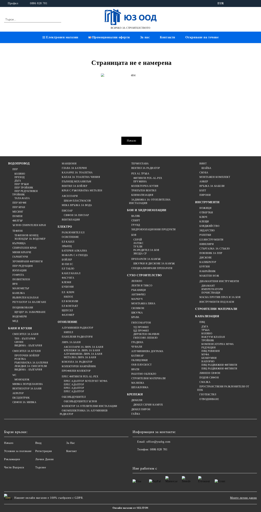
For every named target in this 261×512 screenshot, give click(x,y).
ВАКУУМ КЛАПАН (213, 337)
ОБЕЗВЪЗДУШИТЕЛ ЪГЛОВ (80, 401)
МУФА (205, 354)
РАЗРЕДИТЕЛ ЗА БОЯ (146, 250)
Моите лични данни (243, 497)
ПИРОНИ (205, 195)
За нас (145, 37)
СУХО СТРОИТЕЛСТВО (144, 275)
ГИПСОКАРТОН (141, 322)
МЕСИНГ (17, 211)
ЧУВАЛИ (136, 346)
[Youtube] (162, 457)
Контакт (71, 451)
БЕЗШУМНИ (209, 358)
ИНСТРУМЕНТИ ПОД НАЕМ (216, 301)
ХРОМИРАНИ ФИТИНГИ (27, 261)
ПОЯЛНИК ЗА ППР (210, 253)
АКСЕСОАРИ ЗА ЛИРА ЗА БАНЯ (83, 347)
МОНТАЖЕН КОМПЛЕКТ (214, 177)
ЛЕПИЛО (136, 281)
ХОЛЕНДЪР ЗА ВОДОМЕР (29, 238)
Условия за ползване (18, 451)
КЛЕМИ (66, 282)
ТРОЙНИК (207, 340)
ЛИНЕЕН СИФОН (209, 373)
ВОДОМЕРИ (19, 316)
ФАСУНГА (68, 277)
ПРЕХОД (19, 177)
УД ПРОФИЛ (141, 327)
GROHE (18, 342)
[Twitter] (242, 3)
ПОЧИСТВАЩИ (210, 292)
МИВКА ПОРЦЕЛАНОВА (27, 384)
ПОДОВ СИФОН (209, 377)
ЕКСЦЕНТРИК (21, 397)
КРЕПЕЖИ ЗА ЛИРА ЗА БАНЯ (82, 350)
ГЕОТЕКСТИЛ (207, 394)
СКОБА (203, 172)
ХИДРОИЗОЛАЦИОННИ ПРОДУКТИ (153, 229)
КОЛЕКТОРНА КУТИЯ (144, 186)
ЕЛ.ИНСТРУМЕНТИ (211, 239)
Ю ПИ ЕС (67, 264)
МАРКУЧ (137, 299)
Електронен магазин (62, 37)
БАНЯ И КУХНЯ (20, 328)
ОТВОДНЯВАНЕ (209, 399)
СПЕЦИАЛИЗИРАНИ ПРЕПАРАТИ (151, 268)
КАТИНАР (137, 355)
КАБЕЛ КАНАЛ (71, 273)
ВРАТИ (135, 369)
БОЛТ (202, 190)
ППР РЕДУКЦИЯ (22, 266)
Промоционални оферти (111, 37)
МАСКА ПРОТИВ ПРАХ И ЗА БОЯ (219, 297)
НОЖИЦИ (205, 208)
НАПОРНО (208, 361)
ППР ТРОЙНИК (23, 187)
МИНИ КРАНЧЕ (21, 252)
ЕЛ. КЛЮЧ (68, 292)
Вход (38, 442)
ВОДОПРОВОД (19, 163)
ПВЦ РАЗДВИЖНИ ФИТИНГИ (219, 364)
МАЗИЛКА (137, 382)
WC (14, 375)
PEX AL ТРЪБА (140, 173)
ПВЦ (202, 322)
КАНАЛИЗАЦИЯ (207, 316)
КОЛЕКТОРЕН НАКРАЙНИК (79, 366)
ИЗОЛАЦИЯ (19, 270)
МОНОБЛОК (22, 379)
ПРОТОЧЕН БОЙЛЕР (27, 355)
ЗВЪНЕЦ (67, 246)
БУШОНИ (68, 286)
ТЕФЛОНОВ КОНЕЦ (26, 235)
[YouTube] (254, 3)
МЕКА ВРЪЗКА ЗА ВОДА (77, 205)
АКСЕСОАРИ (70, 196)
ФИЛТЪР (17, 220)
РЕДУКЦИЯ (208, 347)
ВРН (15, 284)
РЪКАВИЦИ (138, 290)
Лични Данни (44, 459)
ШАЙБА (206, 168)
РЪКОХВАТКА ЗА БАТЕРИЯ (31, 362)
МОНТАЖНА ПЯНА (143, 303)
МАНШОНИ (69, 163)
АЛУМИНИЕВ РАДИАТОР (77, 327)
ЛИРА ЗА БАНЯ (71, 342)
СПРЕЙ (137, 239)
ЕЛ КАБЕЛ (68, 241)
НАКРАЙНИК (207, 271)
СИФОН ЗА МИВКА (24, 402)
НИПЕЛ (68, 332)
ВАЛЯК (135, 216)
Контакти (167, 37)
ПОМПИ (17, 216)
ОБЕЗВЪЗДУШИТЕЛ (74, 397)
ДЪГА (17, 180)
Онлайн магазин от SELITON (130, 507)
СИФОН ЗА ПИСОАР (76, 215)
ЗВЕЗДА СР (140, 253)
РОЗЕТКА (20, 359)
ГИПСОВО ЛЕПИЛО (145, 337)
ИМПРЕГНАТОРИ (212, 289)
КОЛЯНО (19, 173)
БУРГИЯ (204, 266)
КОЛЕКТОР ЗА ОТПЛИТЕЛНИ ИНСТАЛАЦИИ (89, 406)
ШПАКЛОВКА (140, 387)
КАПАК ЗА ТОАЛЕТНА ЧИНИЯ (81, 177)
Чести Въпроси (14, 467)
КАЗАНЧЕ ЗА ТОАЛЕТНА (77, 172)
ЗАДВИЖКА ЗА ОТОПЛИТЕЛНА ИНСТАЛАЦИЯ (149, 201)
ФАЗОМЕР (68, 315)
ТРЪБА (205, 330)
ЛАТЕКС (138, 243)
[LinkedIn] (236, 3)
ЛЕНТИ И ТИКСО (141, 285)
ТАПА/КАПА (22, 198)
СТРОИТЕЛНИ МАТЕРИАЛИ (148, 378)
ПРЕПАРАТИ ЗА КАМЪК (146, 259)
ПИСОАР (67, 210)
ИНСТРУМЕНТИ (207, 202)
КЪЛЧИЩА (19, 243)
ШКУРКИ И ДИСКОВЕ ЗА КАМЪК (154, 263)
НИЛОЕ (68, 296)
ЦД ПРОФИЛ (141, 330)
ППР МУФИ (19, 202)
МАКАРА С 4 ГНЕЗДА (75, 255)
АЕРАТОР (18, 393)
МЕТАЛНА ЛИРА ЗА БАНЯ (80, 357)
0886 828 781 (38, 3)
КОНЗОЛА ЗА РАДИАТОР (77, 361)
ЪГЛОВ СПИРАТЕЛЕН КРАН (29, 225)
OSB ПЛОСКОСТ (141, 364)
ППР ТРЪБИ (21, 184)
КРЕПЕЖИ (135, 394)
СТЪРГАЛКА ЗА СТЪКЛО (214, 248)
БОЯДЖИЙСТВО (209, 226)
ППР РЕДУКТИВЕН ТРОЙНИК (25, 193)
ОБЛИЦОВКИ (139, 360)
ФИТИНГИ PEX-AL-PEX (147, 178)
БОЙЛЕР (67, 259)
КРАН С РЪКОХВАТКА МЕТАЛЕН (82, 190)
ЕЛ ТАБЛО (68, 268)
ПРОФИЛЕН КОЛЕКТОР (76, 370)
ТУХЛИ (137, 246)
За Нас (70, 442)
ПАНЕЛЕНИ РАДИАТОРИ (77, 336)
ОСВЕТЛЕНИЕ (70, 237)
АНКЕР (203, 181)
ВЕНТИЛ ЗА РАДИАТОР (145, 168)
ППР (15, 169)
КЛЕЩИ (204, 221)
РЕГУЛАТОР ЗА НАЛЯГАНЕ (29, 302)
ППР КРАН (18, 207)
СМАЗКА (204, 382)
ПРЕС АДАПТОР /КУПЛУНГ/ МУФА (85, 381)
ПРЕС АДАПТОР (74, 384)
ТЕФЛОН (17, 230)
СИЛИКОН (137, 308)
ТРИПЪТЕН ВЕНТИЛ (143, 190)
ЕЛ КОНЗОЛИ (70, 301)
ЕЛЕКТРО (65, 226)
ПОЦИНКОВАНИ (22, 307)
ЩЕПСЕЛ (67, 310)
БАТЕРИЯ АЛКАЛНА (74, 250)
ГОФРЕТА (18, 275)
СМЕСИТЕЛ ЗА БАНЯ (25, 334)
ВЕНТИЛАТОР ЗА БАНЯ (27, 388)
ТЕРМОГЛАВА (140, 163)
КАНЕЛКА (18, 293)
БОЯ (133, 235)
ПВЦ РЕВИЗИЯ (210, 351)
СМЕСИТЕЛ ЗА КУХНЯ (26, 351)
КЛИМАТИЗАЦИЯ (142, 195)
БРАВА (135, 317)
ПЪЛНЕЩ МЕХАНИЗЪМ (76, 181)
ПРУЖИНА (140, 181)
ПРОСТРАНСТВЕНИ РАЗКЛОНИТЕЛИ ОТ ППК (223, 388)
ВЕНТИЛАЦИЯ (71, 219)
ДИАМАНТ (208, 285)
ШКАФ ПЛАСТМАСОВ (77, 200)
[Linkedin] (171, 457)
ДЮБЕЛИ (136, 400)
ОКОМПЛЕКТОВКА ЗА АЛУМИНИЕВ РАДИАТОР (84, 412)
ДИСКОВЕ (205, 257)
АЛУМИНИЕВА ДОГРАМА (147, 351)
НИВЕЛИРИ (206, 244)
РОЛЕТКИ (205, 235)
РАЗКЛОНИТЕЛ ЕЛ (73, 232)
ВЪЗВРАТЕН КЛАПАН (25, 297)
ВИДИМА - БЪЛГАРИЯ (28, 345)
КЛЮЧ (203, 217)
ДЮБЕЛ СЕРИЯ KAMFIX (148, 404)
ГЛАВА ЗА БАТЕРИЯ (74, 168)
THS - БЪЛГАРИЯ (24, 338)
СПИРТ (135, 220)
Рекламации (12, 459)
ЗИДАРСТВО (207, 230)
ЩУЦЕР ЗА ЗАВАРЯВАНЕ (29, 312)
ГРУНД (135, 225)
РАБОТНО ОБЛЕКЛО (143, 373)
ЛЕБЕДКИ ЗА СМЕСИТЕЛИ (30, 366)
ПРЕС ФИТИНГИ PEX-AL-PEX (80, 376)
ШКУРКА (137, 312)
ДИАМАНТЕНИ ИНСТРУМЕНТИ (219, 281)
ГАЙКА (135, 413)
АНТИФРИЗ (138, 294)
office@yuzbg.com (158, 441)
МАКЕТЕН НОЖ (209, 275)
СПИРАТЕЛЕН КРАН (24, 247)
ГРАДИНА (137, 342)
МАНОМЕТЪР (20, 288)
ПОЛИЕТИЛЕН (21, 279)
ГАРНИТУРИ (20, 256)
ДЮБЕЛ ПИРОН (140, 409)
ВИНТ (203, 163)
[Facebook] (230, 3)
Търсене (40, 467)
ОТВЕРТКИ (206, 212)
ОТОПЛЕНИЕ (67, 322)
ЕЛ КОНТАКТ (70, 306)
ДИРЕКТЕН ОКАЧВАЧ (146, 334)
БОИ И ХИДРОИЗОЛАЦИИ (146, 210)
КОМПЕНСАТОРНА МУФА (217, 344)
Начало (131, 140)
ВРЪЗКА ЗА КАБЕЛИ (212, 186)
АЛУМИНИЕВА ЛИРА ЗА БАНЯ (83, 353)
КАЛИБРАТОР (207, 262)
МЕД (15, 321)
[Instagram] (248, 3)
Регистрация (43, 451)
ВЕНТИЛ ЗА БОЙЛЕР (74, 186)
